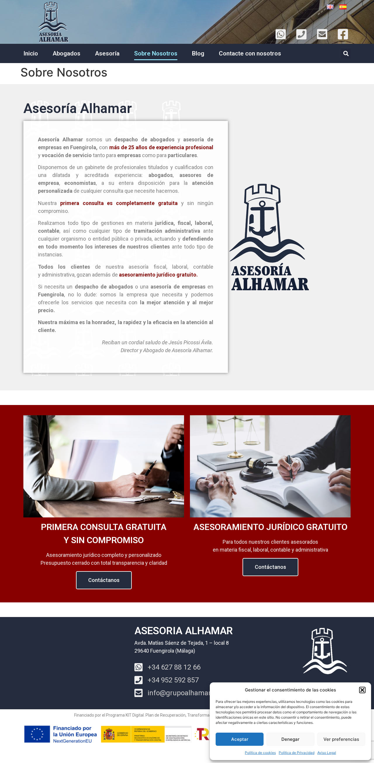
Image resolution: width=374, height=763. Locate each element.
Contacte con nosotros (250, 53)
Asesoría (107, 53)
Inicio (30, 53)
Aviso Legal (326, 752)
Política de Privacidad (296, 752)
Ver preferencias (341, 739)
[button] (362, 690)
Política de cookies (260, 752)
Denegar (290, 739)
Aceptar (239, 739)
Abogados (66, 53)
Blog (198, 53)
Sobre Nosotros (155, 53)
